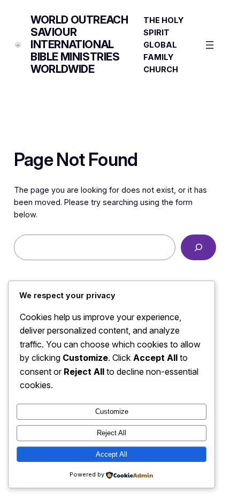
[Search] (199, 247)
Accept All (111, 454)
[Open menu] (209, 45)
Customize (111, 411)
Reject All (111, 433)
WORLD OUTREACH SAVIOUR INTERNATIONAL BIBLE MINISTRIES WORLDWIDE (79, 44)
